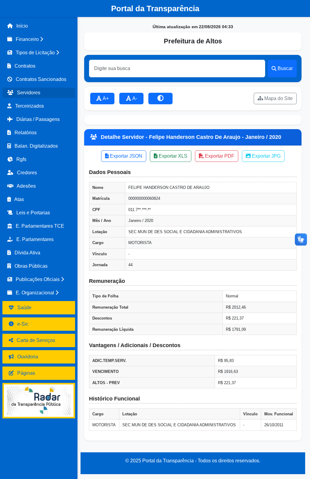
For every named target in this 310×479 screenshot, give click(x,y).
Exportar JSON (125, 156)
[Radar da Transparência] (39, 400)
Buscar (285, 68)
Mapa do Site (278, 98)
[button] (38, 39)
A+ (105, 98)
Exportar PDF (219, 156)
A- (134, 98)
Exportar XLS (172, 156)
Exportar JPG (266, 156)
